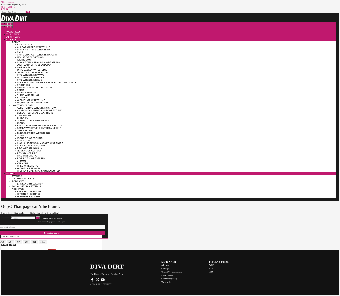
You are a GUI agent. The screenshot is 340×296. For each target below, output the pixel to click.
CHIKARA (22, 118)
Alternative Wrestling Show (36, 108)
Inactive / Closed (23, 105)
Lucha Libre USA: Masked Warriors (40, 143)
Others (11, 39)
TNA (18, 242)
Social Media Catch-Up (26, 186)
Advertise (165, 265)
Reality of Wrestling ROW (34, 87)
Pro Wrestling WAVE (30, 75)
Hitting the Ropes (29, 194)
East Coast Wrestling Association (39, 125)
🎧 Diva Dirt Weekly (30, 184)
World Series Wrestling (33, 102)
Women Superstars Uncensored (38, 171)
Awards (17, 176)
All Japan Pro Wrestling (33, 47)
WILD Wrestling (27, 166)
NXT (34, 242)
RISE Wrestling (27, 156)
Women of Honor (28, 168)
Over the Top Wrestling (33, 72)
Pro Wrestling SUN (29, 148)
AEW (10, 242)
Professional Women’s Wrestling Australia (46, 82)
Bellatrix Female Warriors (35, 113)
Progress (23, 85)
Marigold (23, 67)
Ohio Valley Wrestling (32, 70)
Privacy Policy (167, 275)
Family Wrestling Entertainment (39, 128)
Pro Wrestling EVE (29, 80)
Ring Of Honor (26, 92)
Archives (18, 189)
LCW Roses (24, 140)
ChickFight (24, 115)
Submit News (9, 7)
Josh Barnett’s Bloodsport (35, 65)
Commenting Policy (169, 279)
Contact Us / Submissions (171, 272)
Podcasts (18, 181)
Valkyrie (23, 163)
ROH (26, 242)
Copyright (165, 269)
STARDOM (23, 97)
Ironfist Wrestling (29, 138)
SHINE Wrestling (28, 95)
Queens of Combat (29, 150)
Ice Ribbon (24, 60)
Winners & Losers (28, 196)
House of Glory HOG (30, 57)
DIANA (21, 123)
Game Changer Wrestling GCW (37, 54)
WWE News (13, 32)
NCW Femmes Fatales (30, 77)
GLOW (20, 135)
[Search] (28, 12)
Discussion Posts (23, 178)
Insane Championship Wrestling (38, 62)
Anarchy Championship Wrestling (39, 110)
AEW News (13, 37)
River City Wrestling (31, 158)
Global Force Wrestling (33, 133)
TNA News (12, 34)
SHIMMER (22, 161)
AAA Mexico (24, 44)
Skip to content (7, 2)
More (9, 173)
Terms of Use (166, 282)
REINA (20, 90)
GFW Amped (24, 130)
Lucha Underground (31, 145)
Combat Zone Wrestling (33, 120)
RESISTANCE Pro (27, 153)
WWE (211, 265)
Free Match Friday (29, 191)
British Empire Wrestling (34, 49)
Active (16, 42)
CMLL (20, 52)
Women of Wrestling (31, 100)
